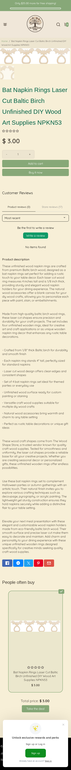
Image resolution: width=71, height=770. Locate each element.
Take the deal (35, 708)
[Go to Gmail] (49, 563)
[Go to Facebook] (7, 563)
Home (4, 41)
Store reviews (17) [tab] (52, 207)
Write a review (35, 235)
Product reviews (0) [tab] (19, 207)
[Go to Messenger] (18, 563)
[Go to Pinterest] (38, 563)
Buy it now (35, 172)
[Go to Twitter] (28, 563)
